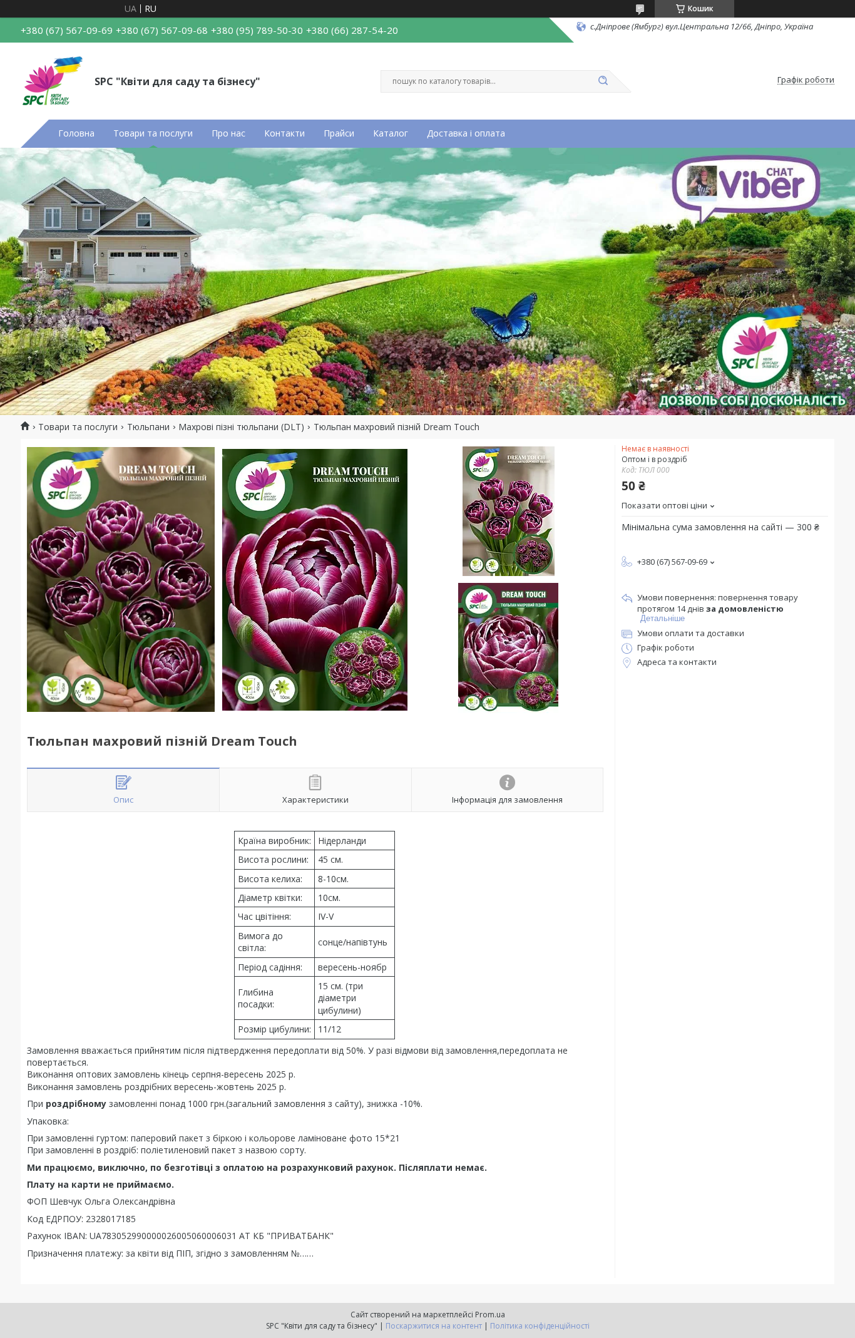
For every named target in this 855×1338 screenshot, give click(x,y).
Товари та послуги (153, 133)
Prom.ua (490, 1314)
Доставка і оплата (466, 133)
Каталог (390, 133)
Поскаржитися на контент (434, 1325)
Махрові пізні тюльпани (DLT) (241, 427)
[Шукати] (602, 81)
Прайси (339, 133)
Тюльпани (148, 427)
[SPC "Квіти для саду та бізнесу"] (52, 80)
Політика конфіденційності (540, 1325)
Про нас (228, 133)
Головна (76, 133)
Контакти (284, 133)
